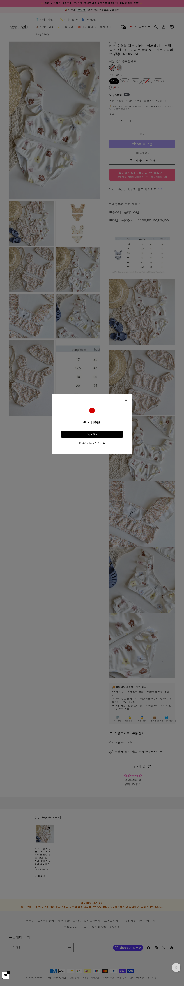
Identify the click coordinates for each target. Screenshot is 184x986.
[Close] (126, 400)
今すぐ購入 (92, 434)
